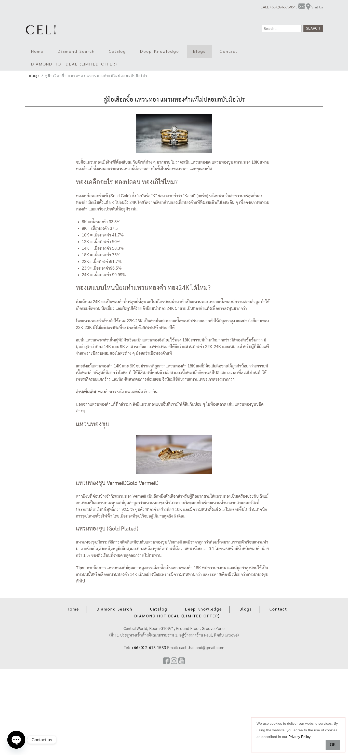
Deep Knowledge (159, 51)
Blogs (199, 51)
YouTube (181, 660)
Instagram (174, 660)
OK (333, 745)
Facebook (166, 660)
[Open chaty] (16, 740)
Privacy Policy (299, 737)
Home (37, 51)
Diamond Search (76, 51)
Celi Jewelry (40, 30)
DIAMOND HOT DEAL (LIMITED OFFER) (74, 64)
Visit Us (317, 7)
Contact (228, 51)
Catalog (117, 51)
